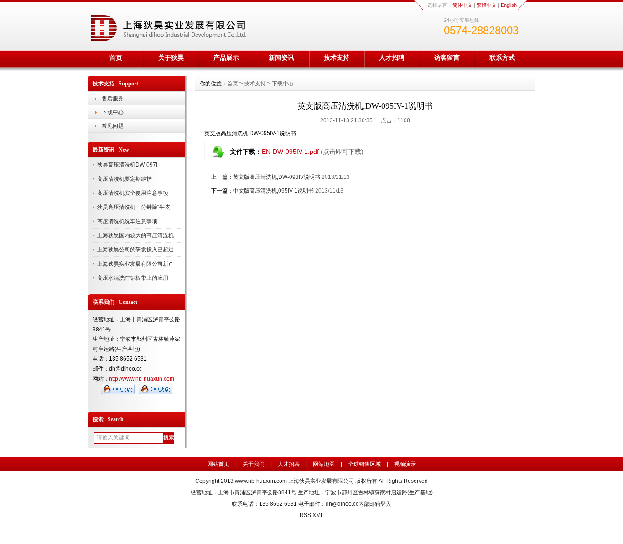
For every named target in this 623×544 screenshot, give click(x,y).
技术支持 (336, 57)
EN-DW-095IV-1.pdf (290, 151)
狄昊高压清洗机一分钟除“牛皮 (133, 207)
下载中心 (113, 112)
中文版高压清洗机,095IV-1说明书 (273, 191)
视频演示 (405, 464)
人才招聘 (392, 57)
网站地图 (324, 464)
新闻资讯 (281, 57)
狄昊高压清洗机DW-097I (127, 165)
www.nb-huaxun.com (261, 481)
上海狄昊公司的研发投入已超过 (135, 249)
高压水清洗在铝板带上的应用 (132, 278)
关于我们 (254, 464)
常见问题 (113, 126)
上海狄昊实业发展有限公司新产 (135, 264)
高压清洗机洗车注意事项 (127, 221)
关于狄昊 (171, 57)
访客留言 (447, 57)
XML (318, 515)
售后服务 (113, 98)
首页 (115, 57)
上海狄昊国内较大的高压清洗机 (135, 235)
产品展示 (226, 57)
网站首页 (218, 464)
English (509, 5)
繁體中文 (487, 5)
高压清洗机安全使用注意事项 (132, 193)
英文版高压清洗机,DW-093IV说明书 (276, 177)
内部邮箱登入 (374, 504)
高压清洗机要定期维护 (124, 179)
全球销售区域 (364, 464)
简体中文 (462, 5)
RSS (305, 515)
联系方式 (502, 57)
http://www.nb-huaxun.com (141, 379)
